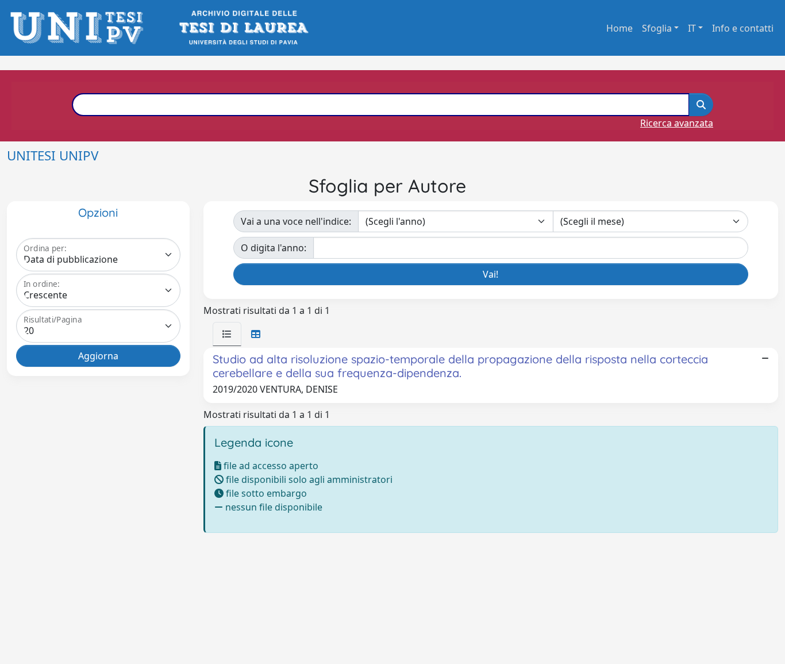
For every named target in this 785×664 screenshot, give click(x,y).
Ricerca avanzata (676, 123)
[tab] (227, 334)
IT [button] (692, 28)
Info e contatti (743, 28)
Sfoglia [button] (657, 28)
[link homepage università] (243, 28)
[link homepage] (80, 28)
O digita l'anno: (273, 247)
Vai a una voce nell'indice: (296, 221)
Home (619, 28)
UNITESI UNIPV (52, 155)
